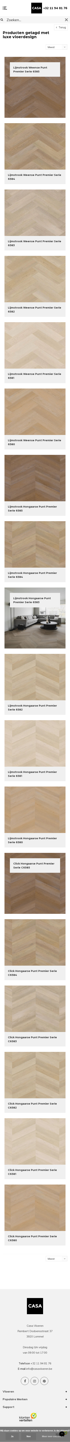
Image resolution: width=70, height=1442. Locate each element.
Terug (62, 27)
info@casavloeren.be (39, 1368)
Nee (29, 1436)
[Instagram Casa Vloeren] (35, 1381)
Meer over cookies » (52, 1436)
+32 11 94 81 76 (55, 8)
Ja (12, 1436)
